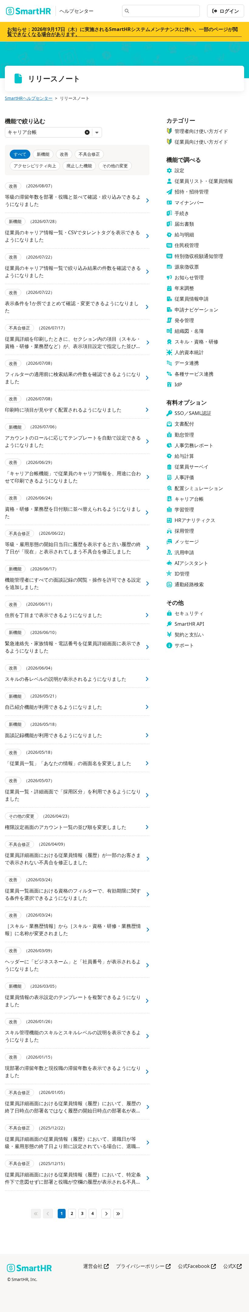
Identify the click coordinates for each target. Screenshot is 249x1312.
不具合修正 (89, 154)
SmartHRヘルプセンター (29, 98)
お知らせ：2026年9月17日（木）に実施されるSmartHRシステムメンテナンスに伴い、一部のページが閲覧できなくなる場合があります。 (122, 32)
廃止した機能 (79, 166)
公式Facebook (197, 1266)
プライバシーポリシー (143, 1266)
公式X (232, 1266)
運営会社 (96, 1266)
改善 (64, 154)
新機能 (43, 154)
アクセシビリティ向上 (35, 166)
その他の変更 (115, 166)
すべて (20, 154)
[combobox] (45, 132)
